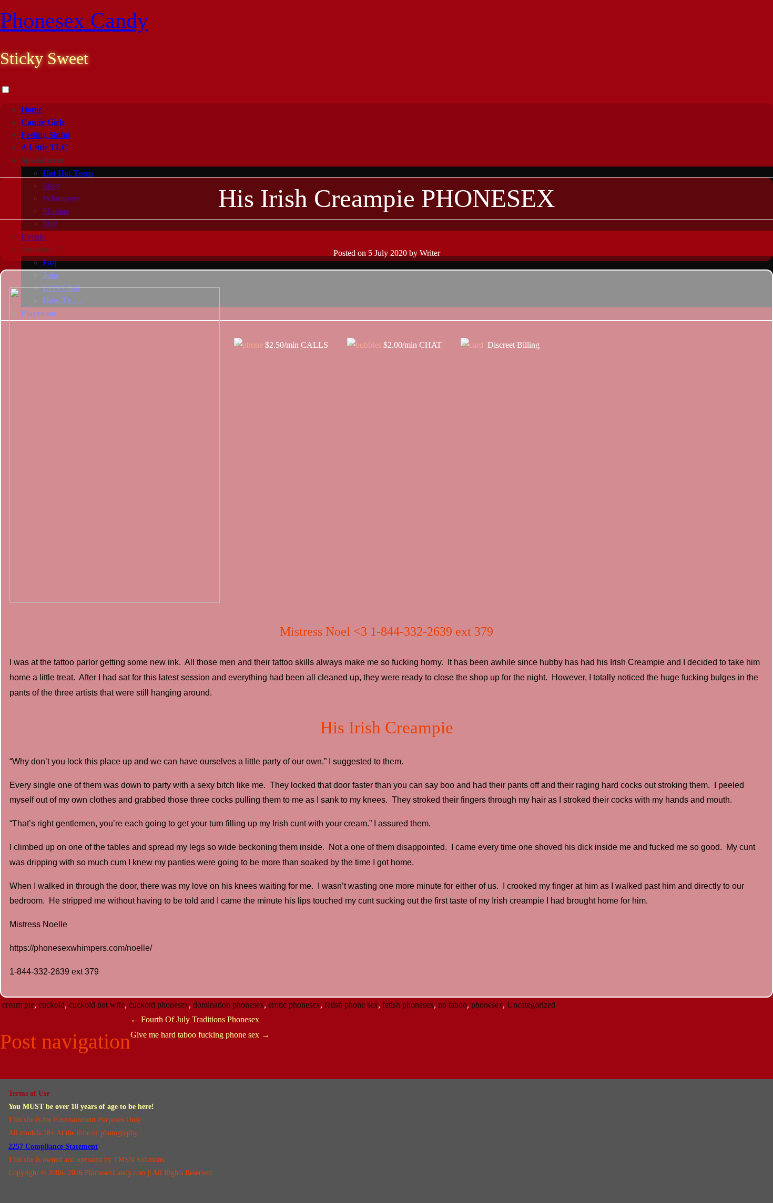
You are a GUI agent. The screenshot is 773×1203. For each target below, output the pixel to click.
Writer (430, 252)
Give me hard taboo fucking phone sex (200, 1034)
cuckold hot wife (97, 1004)
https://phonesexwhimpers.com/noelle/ (80, 947)
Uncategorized (531, 1004)
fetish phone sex (351, 1004)
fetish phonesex (408, 1004)
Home (31, 109)
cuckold (51, 1004)
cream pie (18, 1004)
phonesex (487, 1004)
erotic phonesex (294, 1004)
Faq (50, 262)
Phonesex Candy (74, 20)
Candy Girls (43, 122)
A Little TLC (44, 147)
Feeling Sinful (45, 134)
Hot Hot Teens (68, 173)
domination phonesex (228, 1004)
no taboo (452, 1004)
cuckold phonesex (159, 1004)
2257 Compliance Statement (53, 1146)
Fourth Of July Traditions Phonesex (194, 1019)
